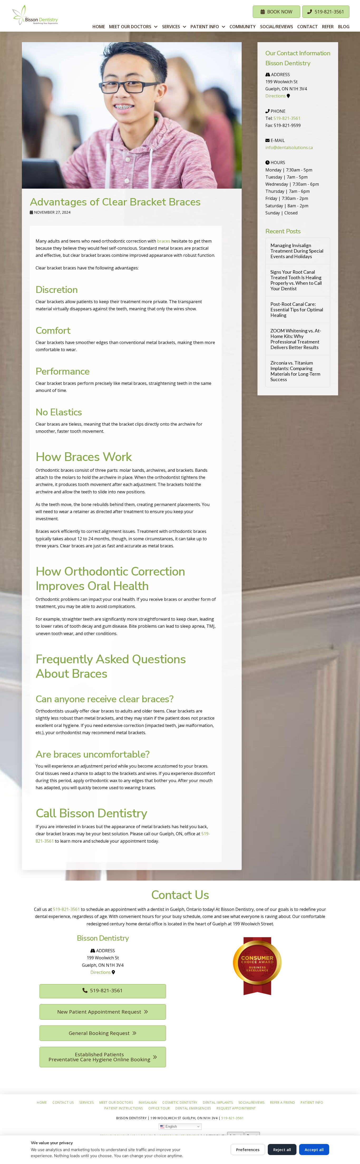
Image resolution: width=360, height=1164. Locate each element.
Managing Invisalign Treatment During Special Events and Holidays (296, 251)
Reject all (282, 1149)
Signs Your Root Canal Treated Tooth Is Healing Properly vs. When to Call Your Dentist (296, 280)
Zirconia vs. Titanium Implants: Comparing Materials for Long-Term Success (295, 371)
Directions (275, 96)
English (170, 1126)
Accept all (314, 1149)
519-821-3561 (287, 118)
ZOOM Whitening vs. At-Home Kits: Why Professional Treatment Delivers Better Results (295, 339)
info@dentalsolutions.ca (289, 147)
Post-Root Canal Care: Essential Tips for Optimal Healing (296, 309)
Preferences (248, 1149)
